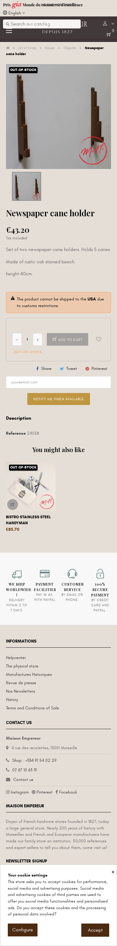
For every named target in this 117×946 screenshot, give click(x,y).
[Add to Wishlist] (99, 339)
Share (46, 368)
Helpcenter (16, 657)
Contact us (23, 779)
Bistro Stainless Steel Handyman (28, 520)
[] (12, 504)
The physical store (22, 666)
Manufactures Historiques (29, 674)
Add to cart (69, 340)
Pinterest (99, 368)
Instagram (20, 792)
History (12, 699)
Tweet (71, 368)
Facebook (68, 792)
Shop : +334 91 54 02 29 (34, 760)
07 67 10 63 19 (24, 770)
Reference (16, 433)
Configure (22, 930)
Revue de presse (21, 682)
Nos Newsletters (20, 691)
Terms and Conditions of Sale (32, 708)
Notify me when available (58, 399)
